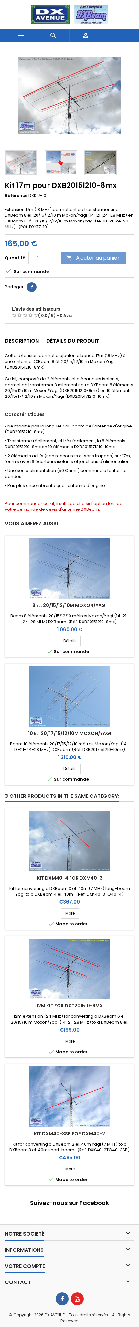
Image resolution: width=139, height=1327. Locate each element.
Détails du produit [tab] (72, 341)
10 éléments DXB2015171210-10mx (81, 447)
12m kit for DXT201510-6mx (70, 1006)
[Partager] (32, 287)
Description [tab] (22, 341)
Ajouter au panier (93, 258)
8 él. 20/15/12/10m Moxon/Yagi (69, 605)
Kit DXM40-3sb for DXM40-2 (69, 1133)
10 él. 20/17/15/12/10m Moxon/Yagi (69, 733)
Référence (16, 196)
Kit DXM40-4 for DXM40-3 (69, 878)
